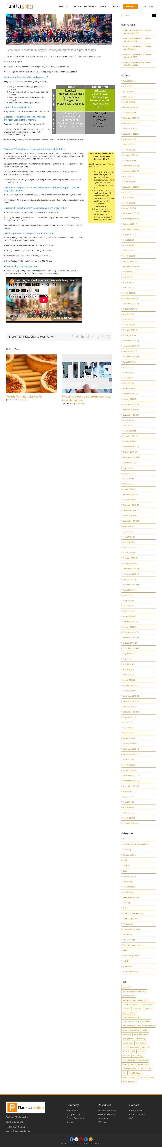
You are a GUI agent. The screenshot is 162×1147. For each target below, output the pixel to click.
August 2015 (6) (129, 590)
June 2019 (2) (128, 372)
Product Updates (130, 918)
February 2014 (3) (130, 685)
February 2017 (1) (130, 494)
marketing (141, 1038)
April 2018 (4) (128, 425)
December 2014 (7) (131, 632)
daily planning (128, 1026)
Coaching (127, 849)
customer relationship (131, 1017)
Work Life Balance (130, 971)
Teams (125, 950)
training (143, 1077)
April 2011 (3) (128, 812)
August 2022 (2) (129, 234)
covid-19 (148, 1008)
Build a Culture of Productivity (134, 991)
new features (128, 1043)
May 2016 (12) (129, 542)
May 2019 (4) (128, 378)
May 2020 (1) (128, 314)
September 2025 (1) (131, 134)
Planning (126, 902)
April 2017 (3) (128, 484)
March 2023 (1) (129, 203)
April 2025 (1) (128, 144)
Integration (103, 1118)
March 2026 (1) (129, 102)
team (149, 1068)
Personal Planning (106, 1114)
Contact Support (137, 1114)
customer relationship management (136, 1021)
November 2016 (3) (131, 510)
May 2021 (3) (128, 282)
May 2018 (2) (128, 420)
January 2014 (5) (129, 690)
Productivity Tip (129, 1060)
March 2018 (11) (129, 431)
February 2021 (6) (130, 298)
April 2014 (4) (128, 674)
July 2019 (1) (128, 367)
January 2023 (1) (129, 208)
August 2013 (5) (129, 717)
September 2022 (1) (131, 229)
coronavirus (137, 1008)
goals (125, 1030)
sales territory (142, 1064)
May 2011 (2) (128, 807)
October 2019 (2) (130, 351)
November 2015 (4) (131, 574)
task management (129, 1068)
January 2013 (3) (129, 743)
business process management (134, 1000)
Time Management (131, 955)
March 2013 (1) (129, 738)
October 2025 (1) (130, 128)
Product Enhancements (133, 913)
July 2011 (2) (128, 796)
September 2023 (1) (131, 187)
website (126, 961)
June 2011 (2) (128, 802)
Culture (126, 865)
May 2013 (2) (128, 728)
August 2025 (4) (129, 139)
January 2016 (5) (129, 563)
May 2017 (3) (128, 478)
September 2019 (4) (131, 356)
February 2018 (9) (130, 436)
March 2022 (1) (129, 256)
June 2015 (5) (128, 600)
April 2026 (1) (128, 97)
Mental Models (129, 887)
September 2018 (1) (131, 415)
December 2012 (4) (131, 749)
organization (140, 1043)
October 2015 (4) (130, 579)
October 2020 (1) (130, 309)
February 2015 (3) (130, 621)
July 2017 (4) (128, 468)
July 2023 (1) (128, 192)
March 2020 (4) (129, 325)
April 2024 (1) (128, 176)
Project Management (131, 929)
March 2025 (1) (129, 150)
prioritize (126, 1056)
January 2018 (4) (129, 441)
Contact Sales (135, 1110)
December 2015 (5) (131, 568)
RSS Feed (102, 1122)
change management (131, 1004)
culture (132, 1013)
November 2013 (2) (131, 701)
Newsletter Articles (131, 897)
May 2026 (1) (128, 91)
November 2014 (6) (131, 637)
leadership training (141, 1034)
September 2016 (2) (131, 521)
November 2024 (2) (131, 171)
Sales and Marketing (131, 945)
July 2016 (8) (128, 531)
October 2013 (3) (130, 706)
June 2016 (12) (129, 537)
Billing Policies (73, 1114)
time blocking (134, 1073)
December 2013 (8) (131, 696)
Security (70, 1122)
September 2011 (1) (131, 786)
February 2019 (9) (130, 393)
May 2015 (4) (128, 606)
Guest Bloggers (129, 876)
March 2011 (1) (129, 818)
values (151, 1077)
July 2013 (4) (128, 722)
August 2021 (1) (129, 272)
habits (144, 1030)
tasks (142, 1068)
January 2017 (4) (129, 500)
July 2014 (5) (128, 659)
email (139, 1026)
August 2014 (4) (129, 653)
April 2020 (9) (128, 319)
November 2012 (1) (131, 754)
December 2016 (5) (131, 505)
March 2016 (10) (129, 553)
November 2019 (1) (131, 346)
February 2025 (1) (130, 155)
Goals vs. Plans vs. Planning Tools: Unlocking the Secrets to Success (26, 398)
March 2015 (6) (129, 616)
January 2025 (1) (129, 160)
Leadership (127, 881)
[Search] (151, 6)
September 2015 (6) (131, 584)
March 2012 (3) (129, 765)
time (124, 1073)
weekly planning (129, 1081)
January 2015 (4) (129, 627)
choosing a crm (147, 1004)
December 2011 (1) (131, 775)
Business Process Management (136, 844)
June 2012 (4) (128, 759)
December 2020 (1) (131, 303)
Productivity (128, 924)
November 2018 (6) (131, 409)
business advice (129, 996)
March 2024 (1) (129, 181)
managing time (128, 1038)
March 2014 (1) (129, 680)
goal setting (134, 1030)
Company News (129, 855)
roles (124, 1064)
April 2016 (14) (129, 547)
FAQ (131, 1118)
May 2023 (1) (128, 197)
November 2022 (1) (131, 219)
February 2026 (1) (130, 107)
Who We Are (72, 1110)
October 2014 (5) (130, 643)
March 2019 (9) (129, 388)
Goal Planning (149, 1026)
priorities (141, 1051)
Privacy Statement (75, 1118)
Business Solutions (107, 1110)
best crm (126, 987)
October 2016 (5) (130, 515)
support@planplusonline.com (19, 1131)
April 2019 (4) (128, 383)
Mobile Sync (128, 892)
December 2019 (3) (131, 340)
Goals (125, 871)
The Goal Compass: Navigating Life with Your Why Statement (85, 398)
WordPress (127, 966)
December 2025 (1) (131, 118)
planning (145, 1047)
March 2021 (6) (129, 293)
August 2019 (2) (129, 362)
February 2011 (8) (130, 823)
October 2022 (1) (130, 224)
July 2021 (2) (128, 277)
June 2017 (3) (128, 473)
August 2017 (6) (129, 462)
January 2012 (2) (129, 770)
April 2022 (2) (128, 250)
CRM (125, 860)
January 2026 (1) (129, 112)
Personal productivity (131, 1047)
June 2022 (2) (128, 240)
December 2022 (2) (131, 213)
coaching (126, 1008)
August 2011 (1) (129, 791)
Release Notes (129, 940)
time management (130, 1077)
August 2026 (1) (129, 81)
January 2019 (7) (129, 399)
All (124, 839)
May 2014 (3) (128, 669)
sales (131, 1064)
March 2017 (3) (129, 489)
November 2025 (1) (131, 123)
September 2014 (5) (131, 648)
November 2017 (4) (131, 446)
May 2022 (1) (128, 245)
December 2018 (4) (131, 404)
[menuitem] (65, 6)
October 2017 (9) (130, 452)
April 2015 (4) (128, 611)
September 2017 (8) (131, 457)
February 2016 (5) (130, 558)
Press (125, 908)
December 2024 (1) (131, 165)
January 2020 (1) (129, 335)
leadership (127, 1034)
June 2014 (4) (128, 664)
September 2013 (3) (131, 712)
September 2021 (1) (131, 266)
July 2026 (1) (128, 86)
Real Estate (127, 934)
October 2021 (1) (130, 261)
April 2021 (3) (128, 287)
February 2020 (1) (130, 330)
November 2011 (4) (131, 781)
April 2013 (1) (128, 733)
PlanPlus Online (129, 1051)
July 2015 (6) (128, 595)
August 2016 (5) (129, 526)
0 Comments (29, 403)
